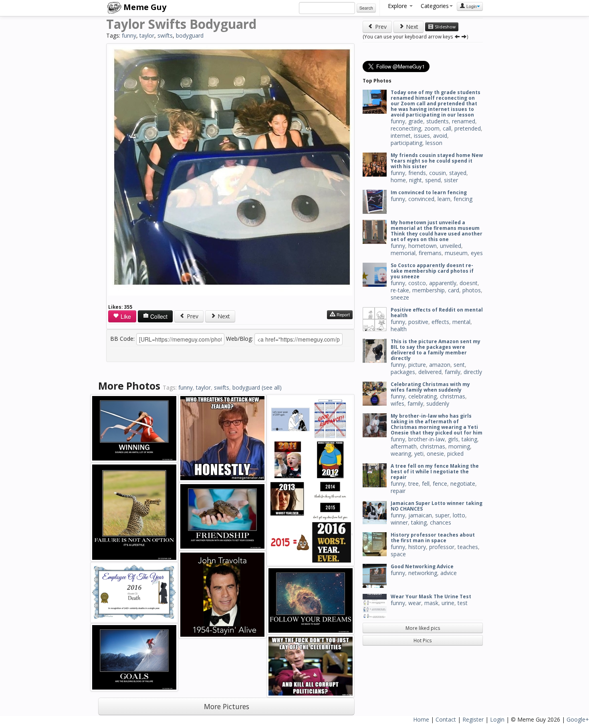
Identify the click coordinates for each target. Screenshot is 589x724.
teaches (468, 547)
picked (455, 453)
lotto (459, 515)
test (463, 603)
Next (223, 316)
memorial (403, 253)
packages (403, 372)
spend (433, 180)
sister (451, 180)
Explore (398, 6)
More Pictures (226, 706)
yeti (419, 453)
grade (415, 121)
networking (422, 573)
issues (422, 135)
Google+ (578, 719)
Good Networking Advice (422, 566)
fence (440, 483)
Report (342, 315)
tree (413, 483)
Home (421, 719)
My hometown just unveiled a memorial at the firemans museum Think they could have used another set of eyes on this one (436, 231)
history (417, 547)
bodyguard (190, 35)
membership (428, 290)
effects (440, 322)
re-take (400, 290)
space (398, 554)
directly (473, 372)
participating (406, 143)
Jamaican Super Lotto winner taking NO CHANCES (436, 506)
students (437, 121)
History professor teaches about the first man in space (433, 537)
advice (448, 573)
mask (431, 603)
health (399, 329)
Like (125, 316)
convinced (421, 199)
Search (366, 8)
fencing (463, 199)
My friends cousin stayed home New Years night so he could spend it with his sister (437, 161)
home (398, 180)
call (447, 128)
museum (456, 253)
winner (399, 522)
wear (414, 603)
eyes (477, 253)
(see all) (272, 387)
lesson (434, 143)
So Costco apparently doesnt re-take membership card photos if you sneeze (432, 271)
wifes (397, 403)
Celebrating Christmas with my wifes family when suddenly (430, 387)
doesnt (469, 283)
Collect (158, 316)
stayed (457, 173)
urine (448, 603)
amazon (439, 364)
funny (129, 35)
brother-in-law (426, 439)
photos (471, 290)
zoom (432, 128)
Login (471, 6)
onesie (435, 453)
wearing (401, 453)
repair (398, 491)
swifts (165, 35)
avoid (440, 135)
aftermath (404, 446)
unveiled (450, 245)
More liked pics (422, 628)
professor (441, 547)
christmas (452, 396)
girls (453, 439)
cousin (437, 173)
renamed (463, 121)
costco (417, 283)
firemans (430, 253)
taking (469, 439)
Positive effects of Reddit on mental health (437, 312)
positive (418, 322)
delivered (430, 372)
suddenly (437, 403)
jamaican (420, 515)
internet (401, 135)
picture (417, 364)
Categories (435, 6)
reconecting (406, 128)
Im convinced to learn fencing (429, 192)
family (452, 372)
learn (444, 199)
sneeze (400, 297)
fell (426, 483)
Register (473, 719)
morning (459, 446)
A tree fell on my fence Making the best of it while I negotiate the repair (435, 472)
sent (459, 364)
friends (417, 173)
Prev (191, 316)
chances (440, 522)
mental (461, 322)
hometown (422, 245)
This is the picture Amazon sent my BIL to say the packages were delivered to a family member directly (435, 350)
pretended (467, 128)
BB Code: (122, 338)
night (415, 180)
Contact (446, 719)
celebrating (422, 396)
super (442, 515)
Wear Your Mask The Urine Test (431, 596)
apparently (442, 283)
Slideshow (445, 27)
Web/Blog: (239, 338)
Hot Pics (423, 640)
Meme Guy (143, 7)
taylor (146, 35)
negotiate (462, 483)
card (453, 290)
